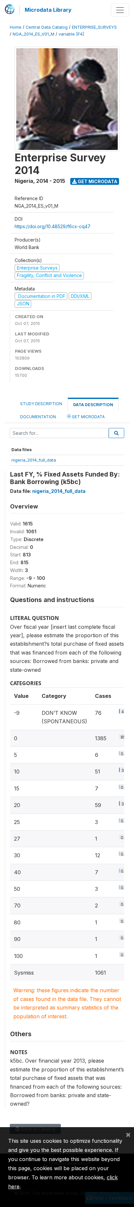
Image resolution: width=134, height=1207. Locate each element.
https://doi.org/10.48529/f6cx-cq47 (52, 226)
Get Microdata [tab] (88, 416)
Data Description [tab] (93, 404)
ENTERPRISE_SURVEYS (94, 27)
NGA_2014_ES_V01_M (33, 34)
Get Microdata (97, 181)
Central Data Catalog (47, 27)
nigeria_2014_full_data (33, 460)
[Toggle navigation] (120, 10)
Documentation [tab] (38, 416)
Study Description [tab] (41, 403)
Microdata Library (48, 10)
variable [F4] (71, 34)
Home (15, 27)
